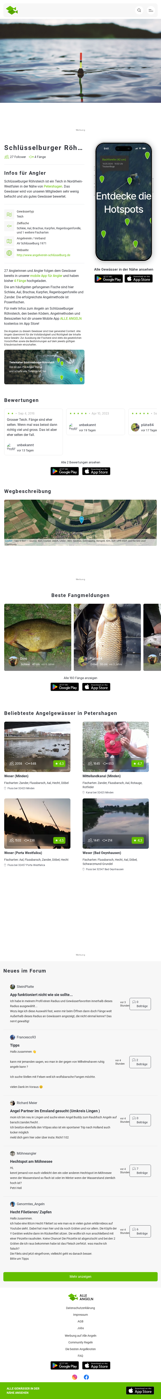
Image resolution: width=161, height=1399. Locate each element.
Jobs (80, 1328)
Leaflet (8, 540)
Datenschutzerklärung (80, 1308)
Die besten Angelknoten (80, 1349)
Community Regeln (80, 1342)
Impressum (80, 1314)
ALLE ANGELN (71, 319)
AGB (80, 1321)
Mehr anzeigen (80, 1277)
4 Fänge (20, 281)
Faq (80, 1355)
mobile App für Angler (46, 276)
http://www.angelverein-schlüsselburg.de (43, 255)
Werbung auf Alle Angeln (80, 1335)
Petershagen (53, 186)
